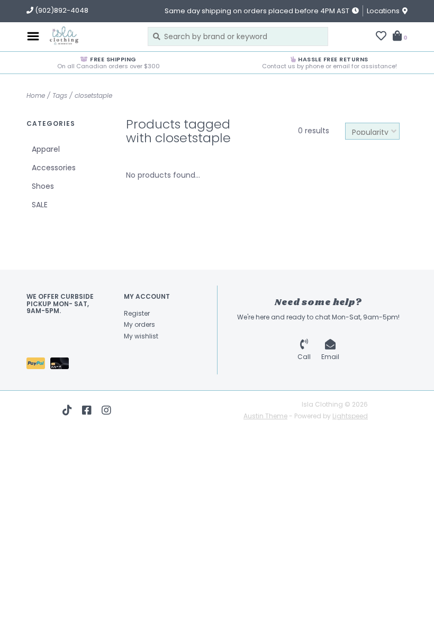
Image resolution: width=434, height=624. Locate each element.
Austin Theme (265, 415)
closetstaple (93, 95)
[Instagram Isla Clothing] (106, 410)
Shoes (43, 186)
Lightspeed (350, 415)
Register (137, 313)
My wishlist (141, 336)
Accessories (54, 167)
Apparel (46, 149)
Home (35, 95)
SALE (40, 204)
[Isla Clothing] (91, 36)
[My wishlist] (381, 37)
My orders (139, 324)
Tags (59, 95)
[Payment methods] (38, 365)
